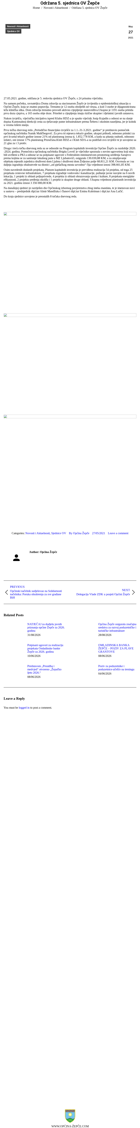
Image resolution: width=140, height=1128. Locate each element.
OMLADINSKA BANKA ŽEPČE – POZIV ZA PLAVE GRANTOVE (116, 648)
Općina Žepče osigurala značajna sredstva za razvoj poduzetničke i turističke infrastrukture (117, 627)
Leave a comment (118, 533)
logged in (24, 707)
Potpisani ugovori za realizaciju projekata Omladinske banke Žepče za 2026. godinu (45, 648)
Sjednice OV (13, 31)
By (79, 533)
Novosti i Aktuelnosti (18, 26)
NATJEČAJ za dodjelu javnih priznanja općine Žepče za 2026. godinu (46, 627)
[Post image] (14, 631)
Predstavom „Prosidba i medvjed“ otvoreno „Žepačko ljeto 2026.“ (44, 669)
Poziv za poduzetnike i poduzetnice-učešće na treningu (116, 668)
